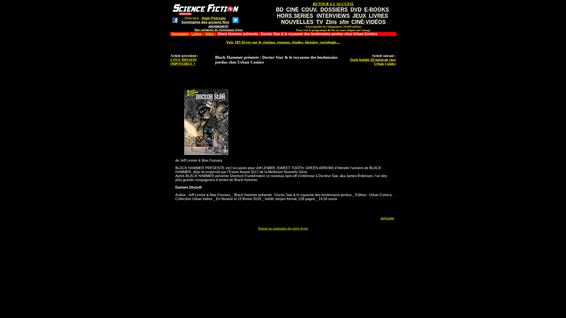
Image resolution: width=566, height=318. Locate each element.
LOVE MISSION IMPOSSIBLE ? (183, 62)
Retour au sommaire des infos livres (283, 228)
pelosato (387, 218)
